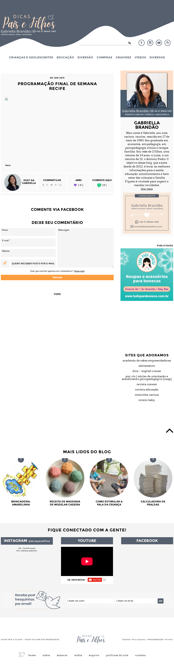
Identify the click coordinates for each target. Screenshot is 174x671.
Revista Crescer (147, 384)
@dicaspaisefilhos (39, 541)
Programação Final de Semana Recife (57, 86)
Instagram (150, 43)
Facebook (141, 43)
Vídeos (140, 57)
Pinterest (56, 185)
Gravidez (123, 57)
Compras (104, 57)
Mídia (78, 655)
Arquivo (94, 655)
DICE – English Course (147, 371)
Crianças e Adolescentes (31, 57)
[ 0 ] (80, 185)
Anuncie (62, 655)
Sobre (46, 655)
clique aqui (79, 271)
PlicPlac (169, 639)
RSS (167, 43)
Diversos (157, 57)
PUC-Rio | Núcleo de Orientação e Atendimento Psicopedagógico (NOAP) (147, 378)
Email (60, 185)
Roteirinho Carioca (147, 395)
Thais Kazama (138, 639)
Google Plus (47, 185)
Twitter (51, 185)
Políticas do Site (117, 655)
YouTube (159, 43)
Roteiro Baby (146, 400)
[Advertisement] (57, 130)
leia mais (147, 189)
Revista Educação (146, 389)
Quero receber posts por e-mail (33, 263)
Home (32, 655)
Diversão (85, 57)
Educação (65, 57)
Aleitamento (147, 366)
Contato (140, 655)
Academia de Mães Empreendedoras (147, 360)
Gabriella (29, 183)
